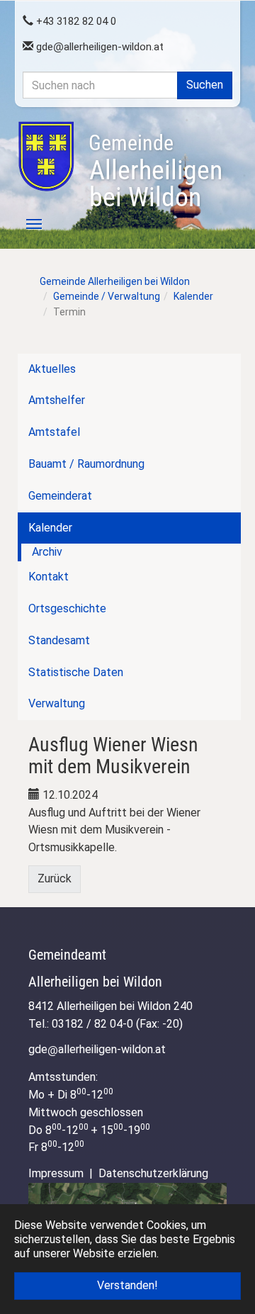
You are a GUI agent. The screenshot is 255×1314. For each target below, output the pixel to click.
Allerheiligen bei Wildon (155, 171)
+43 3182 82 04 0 (74, 21)
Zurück (55, 878)
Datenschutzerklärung (153, 1173)
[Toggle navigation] (26, 224)
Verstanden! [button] (127, 1285)
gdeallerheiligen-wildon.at (98, 46)
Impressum (56, 1173)
